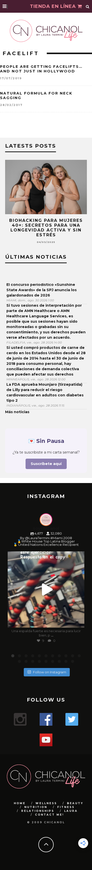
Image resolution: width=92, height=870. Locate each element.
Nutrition (35, 807)
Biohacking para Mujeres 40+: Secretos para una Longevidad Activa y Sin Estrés (46, 228)
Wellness (46, 803)
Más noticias (17, 412)
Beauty (75, 803)
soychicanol (45, 556)
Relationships (37, 811)
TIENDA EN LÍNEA (53, 6)
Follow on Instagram (49, 672)
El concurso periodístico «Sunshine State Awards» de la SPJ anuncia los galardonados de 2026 (41, 290)
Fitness (66, 807)
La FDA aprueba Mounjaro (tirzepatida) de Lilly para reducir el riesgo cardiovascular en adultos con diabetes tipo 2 (45, 392)
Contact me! (49, 814)
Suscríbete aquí (46, 463)
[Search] (87, 6)
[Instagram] (78, 621)
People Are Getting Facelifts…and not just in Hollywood (41, 68)
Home (20, 803)
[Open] (46, 589)
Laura (71, 811)
